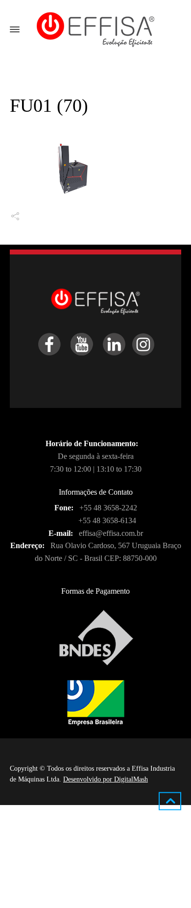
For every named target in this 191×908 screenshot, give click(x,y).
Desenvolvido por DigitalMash (105, 779)
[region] (95, 849)
